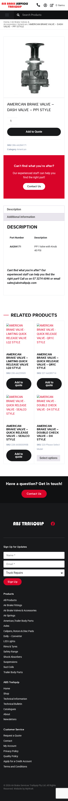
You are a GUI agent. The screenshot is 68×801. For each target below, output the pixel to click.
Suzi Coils (8, 667)
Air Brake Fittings (12, 605)
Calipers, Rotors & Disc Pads (18, 631)
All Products (10, 600)
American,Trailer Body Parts (18, 621)
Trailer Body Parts (13, 672)
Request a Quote (12, 736)
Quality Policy (10, 756)
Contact (7, 741)
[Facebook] (53, 524)
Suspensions (10, 662)
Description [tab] (14, 209)
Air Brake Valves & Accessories (16, 23)
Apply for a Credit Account (17, 761)
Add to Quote (34, 131)
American (22, 24)
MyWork (29, 788)
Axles (6, 626)
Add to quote (19, 384)
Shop (6, 694)
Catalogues (9, 709)
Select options (48, 458)
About (6, 714)
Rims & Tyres (10, 646)
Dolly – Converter (12, 636)
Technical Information (15, 699)
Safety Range (10, 652)
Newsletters (9, 719)
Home (6, 22)
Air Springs (9, 615)
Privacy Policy (10, 751)
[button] (7, 14)
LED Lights (9, 641)
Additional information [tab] (21, 217)
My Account (9, 746)
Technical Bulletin (12, 704)
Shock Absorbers (12, 657)
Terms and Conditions (15, 766)
